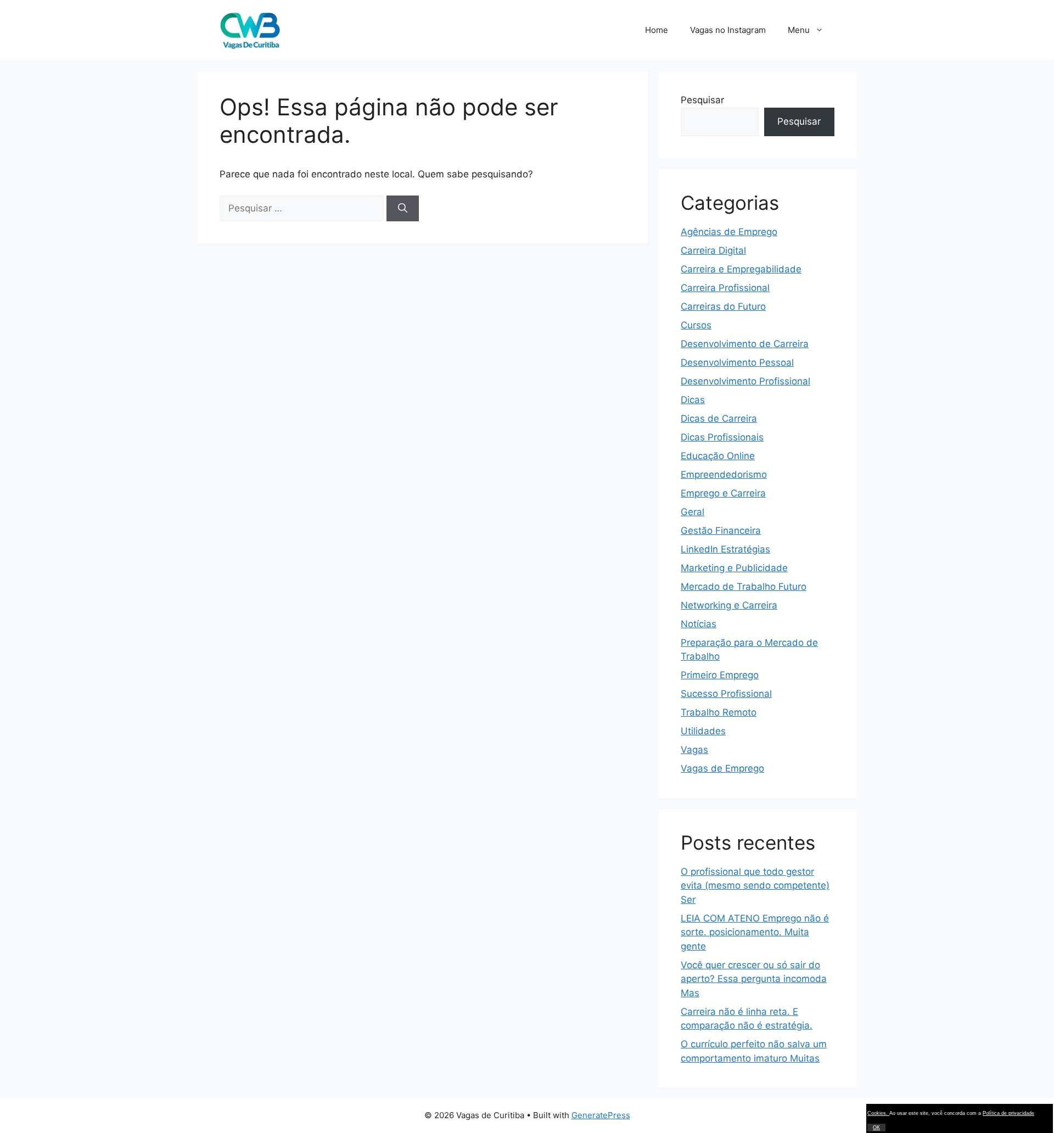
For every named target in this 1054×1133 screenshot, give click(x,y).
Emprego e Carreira (723, 493)
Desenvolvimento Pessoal (737, 362)
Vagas (694, 749)
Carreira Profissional (725, 287)
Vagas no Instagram (728, 30)
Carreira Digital (713, 250)
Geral (692, 511)
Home (656, 30)
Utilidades (703, 730)
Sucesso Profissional (726, 693)
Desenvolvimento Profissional (745, 381)
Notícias (698, 623)
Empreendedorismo (724, 474)
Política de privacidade (1008, 1113)
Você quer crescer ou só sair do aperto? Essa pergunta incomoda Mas (754, 978)
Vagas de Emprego (722, 768)
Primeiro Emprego (720, 674)
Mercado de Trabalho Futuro (743, 586)
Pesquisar (702, 99)
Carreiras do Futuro (723, 306)
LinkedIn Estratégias (725, 549)
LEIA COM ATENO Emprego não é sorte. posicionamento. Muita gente (755, 932)
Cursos (696, 325)
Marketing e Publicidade (734, 567)
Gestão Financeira (721, 530)
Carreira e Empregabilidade (741, 269)
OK (876, 1127)
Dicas (693, 399)
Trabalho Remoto (718, 712)
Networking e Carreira (729, 605)
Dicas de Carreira (719, 418)
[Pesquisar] (402, 209)
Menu (799, 30)
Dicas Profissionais (722, 437)
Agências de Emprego (729, 231)
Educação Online (718, 455)
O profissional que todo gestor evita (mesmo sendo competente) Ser (755, 885)
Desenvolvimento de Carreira (745, 343)
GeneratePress (600, 1115)
